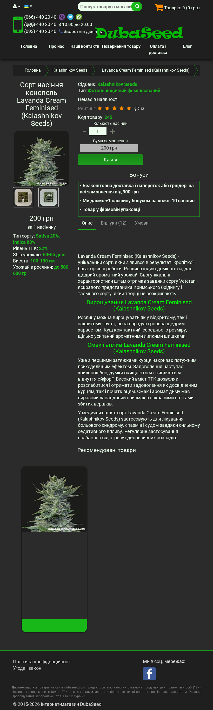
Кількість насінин (111, 123)
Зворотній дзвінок (82, 31)
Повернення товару (121, 46)
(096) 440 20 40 (40, 24)
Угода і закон (27, 668)
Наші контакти (84, 46)
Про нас (56, 46)
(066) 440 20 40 (40, 17)
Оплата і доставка (158, 49)
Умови (142, 223)
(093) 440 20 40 (40, 31)
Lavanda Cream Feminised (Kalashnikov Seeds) (54, 546)
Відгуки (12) (114, 223)
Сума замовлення (110, 140)
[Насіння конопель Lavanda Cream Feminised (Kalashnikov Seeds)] (41, 158)
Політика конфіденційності (42, 661)
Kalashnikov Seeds (69, 70)
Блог (187, 46)
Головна (29, 46)
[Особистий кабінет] (16, 6)
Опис (87, 223)
